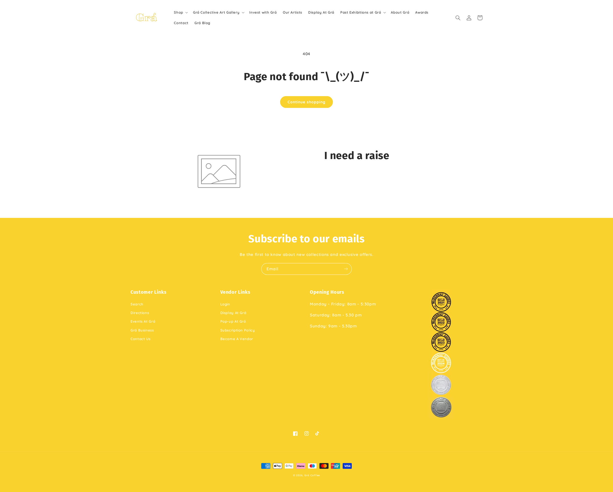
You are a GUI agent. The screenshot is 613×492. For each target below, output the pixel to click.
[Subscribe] (346, 269)
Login (225, 304)
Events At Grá (143, 321)
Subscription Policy (237, 330)
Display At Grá (233, 312)
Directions (140, 312)
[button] (180, 12)
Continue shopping (306, 102)
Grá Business (142, 330)
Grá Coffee (312, 475)
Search (137, 304)
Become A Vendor (236, 339)
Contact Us (140, 339)
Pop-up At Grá (233, 321)
